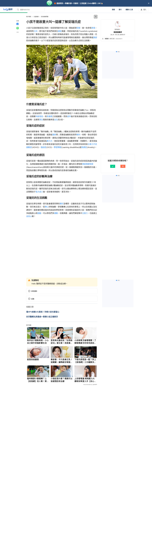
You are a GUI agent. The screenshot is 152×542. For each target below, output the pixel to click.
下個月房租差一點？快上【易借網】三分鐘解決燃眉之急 (85, 360)
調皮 (60, 31)
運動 (56, 213)
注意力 (85, 213)
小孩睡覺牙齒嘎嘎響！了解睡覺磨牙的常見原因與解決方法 (85, 341)
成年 (69, 116)
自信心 (29, 216)
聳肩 (54, 135)
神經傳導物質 (87, 164)
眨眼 (78, 28)
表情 (93, 28)
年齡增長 (39, 116)
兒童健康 (36, 16)
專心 (47, 207)
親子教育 (28, 16)
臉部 (95, 37)
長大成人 (39, 192)
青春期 (49, 116)
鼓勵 (39, 213)
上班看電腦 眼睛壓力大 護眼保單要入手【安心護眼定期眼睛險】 (85, 379)
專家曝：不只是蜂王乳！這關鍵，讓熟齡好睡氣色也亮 (61, 360)
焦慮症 (84, 147)
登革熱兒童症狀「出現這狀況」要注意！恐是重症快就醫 (61, 341)
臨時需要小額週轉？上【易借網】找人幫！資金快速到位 (38, 379)
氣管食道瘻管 (33, 359)
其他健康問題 (44, 16)
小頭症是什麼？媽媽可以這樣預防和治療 (61, 379)
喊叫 (78, 135)
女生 (56, 120)
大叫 (35, 31)
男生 (41, 120)
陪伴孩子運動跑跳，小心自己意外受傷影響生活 (38, 341)
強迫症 (43, 147)
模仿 (61, 204)
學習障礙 (57, 147)
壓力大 (49, 141)
